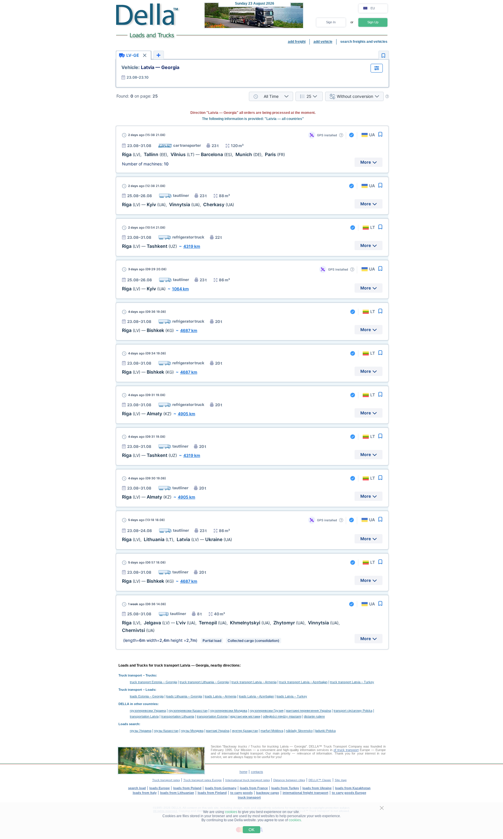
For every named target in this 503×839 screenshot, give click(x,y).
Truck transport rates (166, 780)
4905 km (186, 413)
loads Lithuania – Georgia (184, 696)
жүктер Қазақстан (245, 730)
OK (251, 829)
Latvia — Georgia (150, 67)
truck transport (249, 797)
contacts (257, 771)
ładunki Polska (325, 730)
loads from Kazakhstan (353, 788)
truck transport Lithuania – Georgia (204, 682)
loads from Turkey (285, 788)
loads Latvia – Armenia (220, 696)
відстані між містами (245, 716)
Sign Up (372, 22)
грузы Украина (140, 730)
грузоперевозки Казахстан (188, 710)
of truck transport (346, 750)
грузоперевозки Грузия (267, 710)
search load (137, 788)
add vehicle (323, 42)
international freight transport (305, 792)
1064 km (180, 288)
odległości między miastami (282, 716)
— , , (178, 204)
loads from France (254, 788)
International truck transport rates (247, 780)
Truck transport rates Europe (202, 780)
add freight (297, 42)
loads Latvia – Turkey (292, 696)
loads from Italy (145, 792)
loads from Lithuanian (177, 792)
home (243, 771)
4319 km (191, 246)
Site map (341, 780)
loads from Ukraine (317, 788)
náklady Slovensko (299, 730)
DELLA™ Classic (320, 780)
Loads (150, 689)
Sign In (331, 22)
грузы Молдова (192, 730)
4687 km (188, 330)
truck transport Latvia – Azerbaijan (303, 682)
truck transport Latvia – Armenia (254, 682)
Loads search (128, 724)
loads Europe (159, 788)
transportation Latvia (144, 716)
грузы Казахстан (166, 730)
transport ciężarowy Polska (353, 710)
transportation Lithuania (177, 716)
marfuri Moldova (272, 730)
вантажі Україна (217, 730)
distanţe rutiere (314, 716)
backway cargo (267, 792)
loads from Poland (187, 788)
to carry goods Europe (349, 792)
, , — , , (203, 154)
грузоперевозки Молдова (228, 710)
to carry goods (241, 792)
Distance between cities (289, 780)
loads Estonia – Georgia (147, 696)
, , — (177, 539)
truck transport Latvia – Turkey (352, 682)
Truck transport (130, 675)
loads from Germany (220, 788)
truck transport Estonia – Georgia (153, 682)
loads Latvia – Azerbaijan (256, 696)
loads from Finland (212, 792)
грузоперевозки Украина (148, 710)
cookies (231, 812)
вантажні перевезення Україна (308, 710)
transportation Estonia (212, 716)
